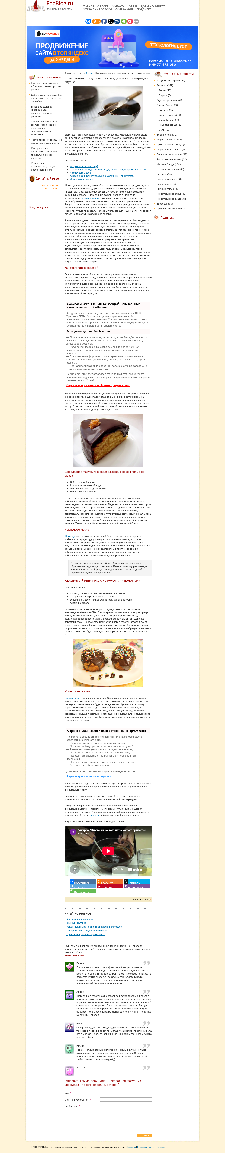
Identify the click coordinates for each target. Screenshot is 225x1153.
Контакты (118, 6)
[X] (137, 881)
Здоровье (162, 203)
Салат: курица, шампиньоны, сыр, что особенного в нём (44, 166)
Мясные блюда (165, 164)
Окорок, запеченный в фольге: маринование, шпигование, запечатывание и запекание (44, 128)
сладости (94, 815)
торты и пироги (90, 198)
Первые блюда (165, 119)
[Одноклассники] (110, 881)
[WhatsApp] (83, 891)
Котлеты (163, 110)
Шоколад (70, 536)
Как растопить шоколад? (84, 166)
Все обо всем (164, 184)
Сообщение (72, 1106)
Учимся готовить (166, 115)
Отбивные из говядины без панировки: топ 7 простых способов (46, 98)
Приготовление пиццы (169, 144)
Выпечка (161, 85)
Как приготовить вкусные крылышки (86, 930)
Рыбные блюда (165, 188)
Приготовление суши (169, 198)
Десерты (89, 73)
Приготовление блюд (169, 193)
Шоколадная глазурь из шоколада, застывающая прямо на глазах (108, 169)
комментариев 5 (140, 899)
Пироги (163, 95)
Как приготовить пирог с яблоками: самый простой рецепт (46, 86)
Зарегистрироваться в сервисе (88, 776)
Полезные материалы (169, 154)
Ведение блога (165, 134)
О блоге (102, 6)
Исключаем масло (80, 172)
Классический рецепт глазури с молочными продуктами (102, 175)
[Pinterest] (110, 886)
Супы (162, 129)
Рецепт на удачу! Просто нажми (50, 187)
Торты (162, 90)
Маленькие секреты (81, 179)
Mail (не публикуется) (78, 1099)
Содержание (124, 9)
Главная (88, 6)
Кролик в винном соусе (79, 919)
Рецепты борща (168, 124)
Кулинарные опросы (97, 9)
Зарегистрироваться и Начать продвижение (98, 385)
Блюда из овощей (167, 179)
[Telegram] (83, 886)
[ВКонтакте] (83, 881)
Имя (68, 1093)
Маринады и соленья (169, 149)
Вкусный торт (72, 697)
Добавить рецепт (153, 6)
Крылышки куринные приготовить (85, 934)
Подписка (144, 9)
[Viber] (137, 886)
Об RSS (133, 6)
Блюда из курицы (169, 169)
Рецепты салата (166, 139)
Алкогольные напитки (169, 159)
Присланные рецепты (169, 208)
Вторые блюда (165, 105)
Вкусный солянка (76, 922)
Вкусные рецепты (167, 100)
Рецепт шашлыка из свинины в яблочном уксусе (94, 926)
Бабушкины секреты (168, 80)
